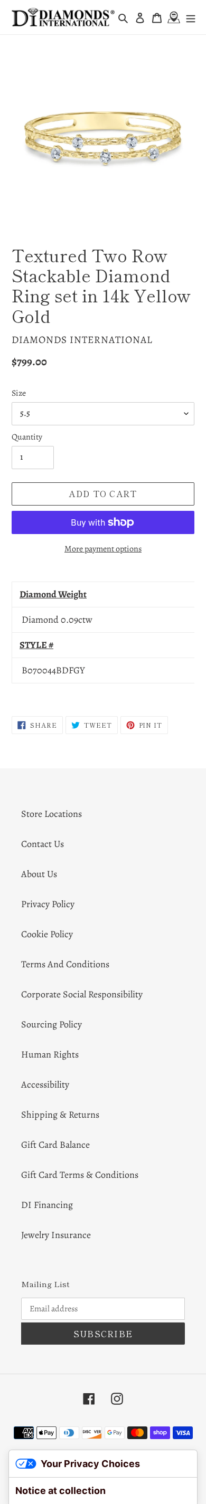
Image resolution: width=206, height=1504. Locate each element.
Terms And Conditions (65, 964)
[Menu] (190, 17)
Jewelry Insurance (56, 1235)
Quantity (27, 437)
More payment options (103, 549)
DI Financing (47, 1204)
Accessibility (45, 1084)
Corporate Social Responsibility (82, 994)
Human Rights (50, 1054)
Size (19, 393)
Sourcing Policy (51, 1024)
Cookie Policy (47, 934)
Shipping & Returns (60, 1114)
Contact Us (42, 843)
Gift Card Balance (55, 1144)
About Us (39, 874)
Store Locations (51, 813)
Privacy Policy (47, 904)
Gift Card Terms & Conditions (79, 1174)
